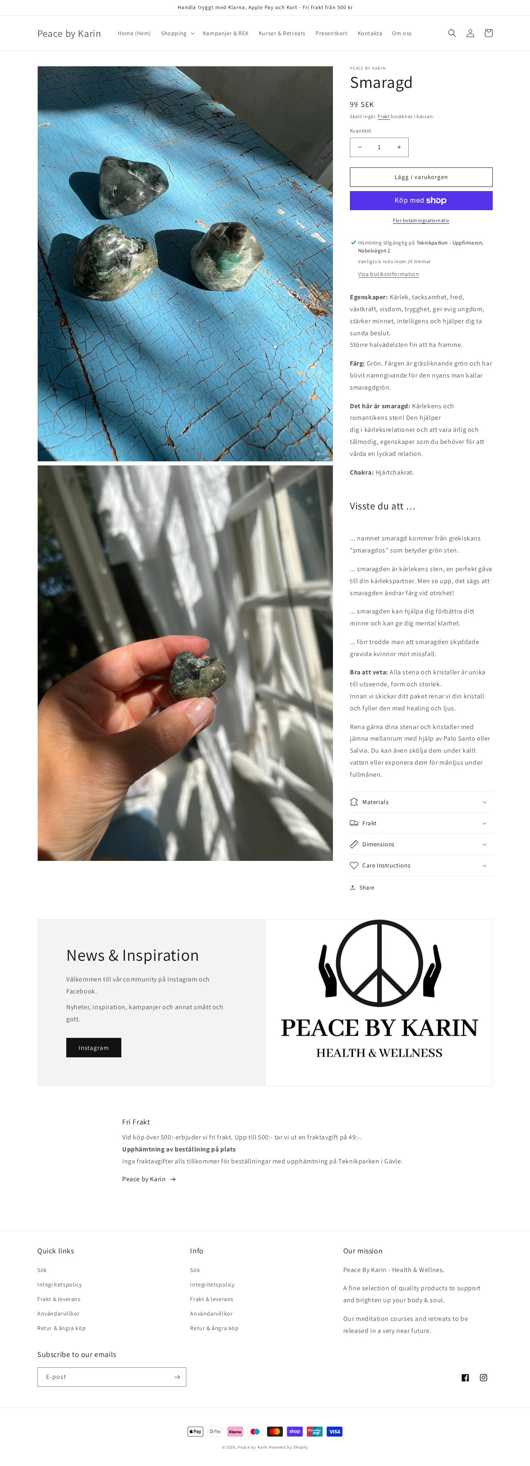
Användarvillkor (58, 1313)
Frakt (384, 116)
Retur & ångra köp (61, 1328)
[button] (177, 33)
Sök (42, 1270)
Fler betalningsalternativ (421, 220)
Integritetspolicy (59, 1284)
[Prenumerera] (177, 1377)
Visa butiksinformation (388, 274)
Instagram (94, 1048)
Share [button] (367, 887)
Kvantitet (360, 130)
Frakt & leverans (59, 1299)
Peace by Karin (252, 1447)
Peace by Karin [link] (144, 1179)
